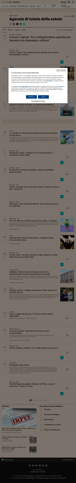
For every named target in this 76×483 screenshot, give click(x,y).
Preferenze (31, 96)
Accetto (43, 96)
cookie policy (49, 80)
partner (62, 86)
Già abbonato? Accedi (38, 101)
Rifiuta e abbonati (61, 70)
